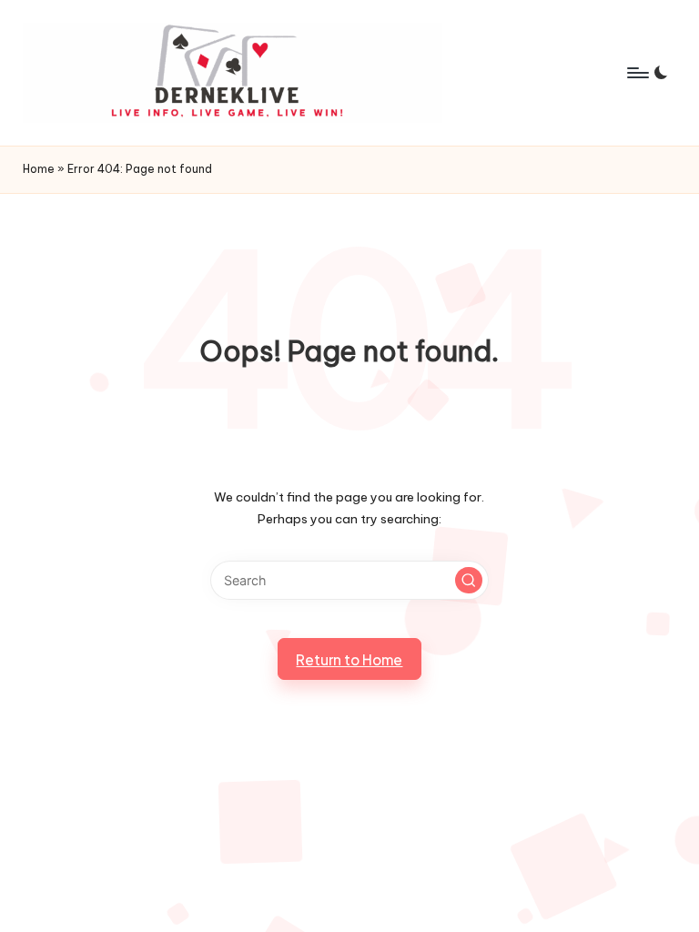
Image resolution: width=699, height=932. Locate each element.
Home (39, 169)
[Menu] (636, 72)
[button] (468, 580)
